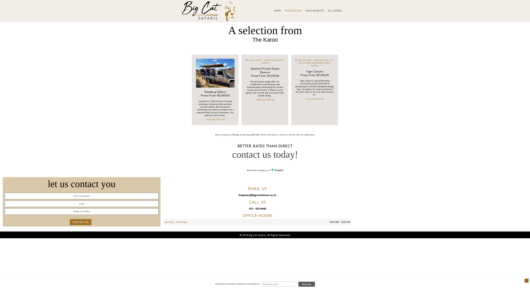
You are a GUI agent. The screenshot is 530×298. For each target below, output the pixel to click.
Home (277, 11)
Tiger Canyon (314, 71)
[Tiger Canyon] (314, 62)
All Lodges (335, 11)
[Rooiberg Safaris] (215, 73)
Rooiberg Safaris (215, 92)
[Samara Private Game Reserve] (265, 61)
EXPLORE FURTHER (215, 119)
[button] (253, 181)
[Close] (526, 281)
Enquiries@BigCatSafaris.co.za (257, 195)
